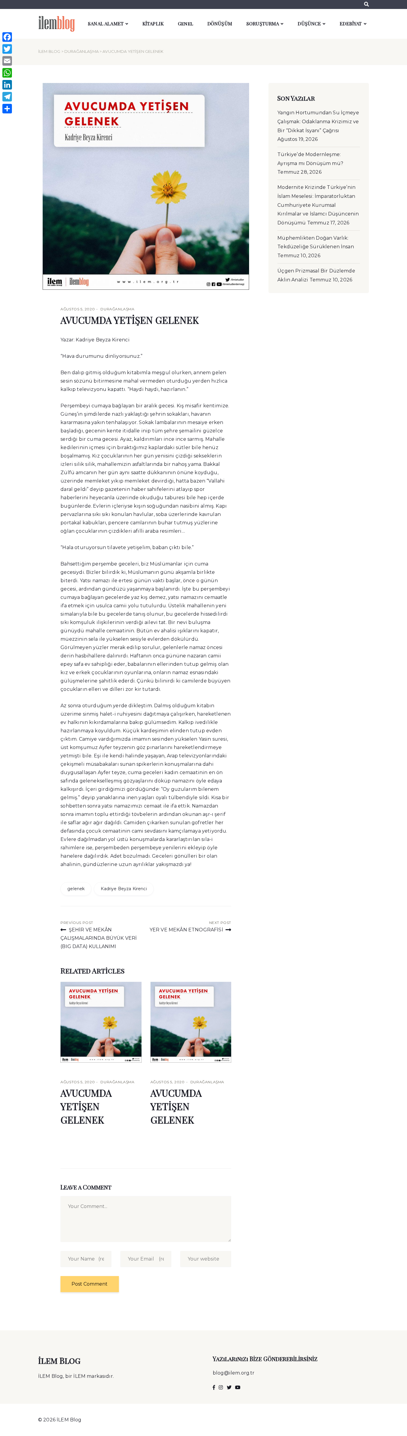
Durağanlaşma (81, 51)
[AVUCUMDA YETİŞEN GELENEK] (100, 1022)
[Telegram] (7, 97)
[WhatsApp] (7, 73)
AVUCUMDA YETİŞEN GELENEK (129, 319)
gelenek (76, 888)
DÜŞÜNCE (309, 23)
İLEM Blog (49, 51)
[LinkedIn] (7, 85)
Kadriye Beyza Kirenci (124, 888)
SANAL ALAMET (106, 23)
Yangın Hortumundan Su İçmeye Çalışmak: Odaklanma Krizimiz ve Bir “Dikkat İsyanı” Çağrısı (318, 121)
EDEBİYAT (351, 23)
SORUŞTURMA (262, 23)
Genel (185, 23)
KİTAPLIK (153, 23)
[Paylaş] (7, 109)
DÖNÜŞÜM (219, 23)
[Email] (7, 61)
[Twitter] (7, 49)
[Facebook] (7, 37)
